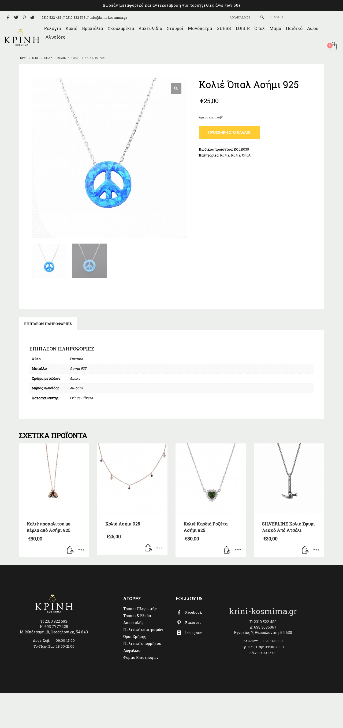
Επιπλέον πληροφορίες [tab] (48, 323)
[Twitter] (16, 17)
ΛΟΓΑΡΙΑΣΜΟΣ (240, 17)
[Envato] (32, 17)
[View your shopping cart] (333, 46)
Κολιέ (224, 155)
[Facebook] (8, 17)
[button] (176, 88)
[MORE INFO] (81, 550)
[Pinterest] (24, 17)
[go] (262, 17)
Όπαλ (246, 155)
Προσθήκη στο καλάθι (229, 132)
